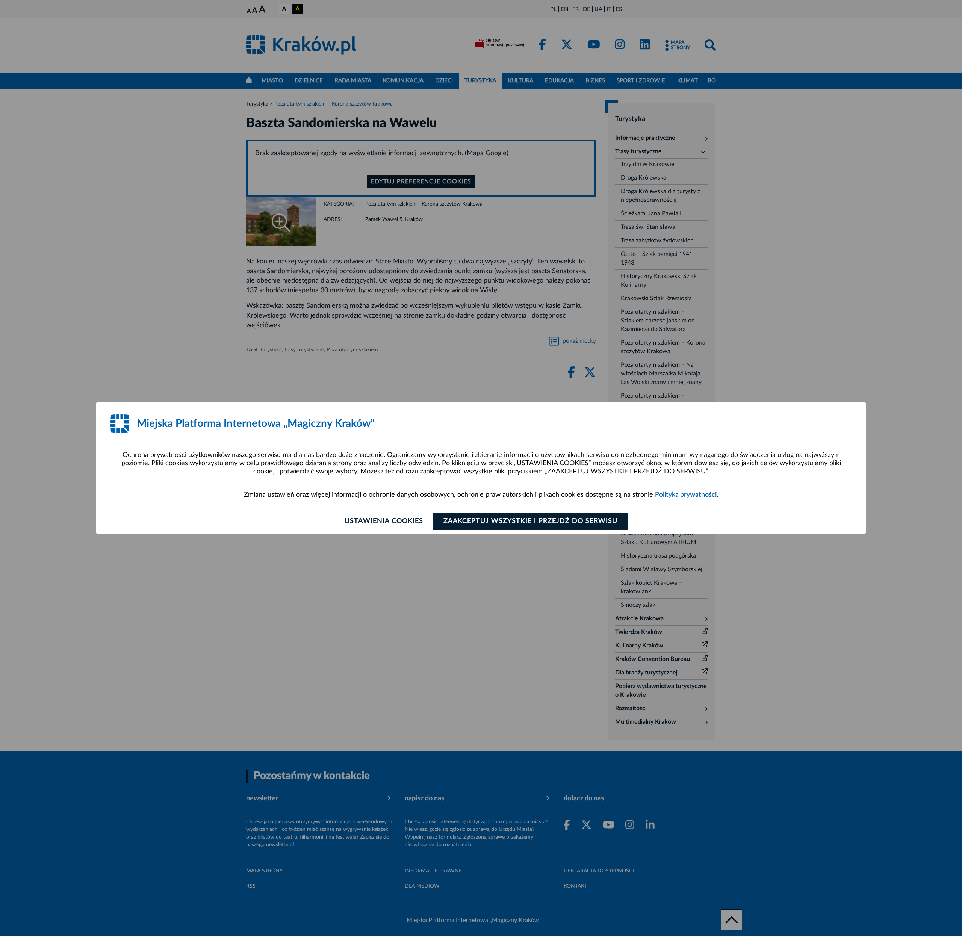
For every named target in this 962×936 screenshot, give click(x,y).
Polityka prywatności (686, 494)
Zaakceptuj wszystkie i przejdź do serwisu (530, 521)
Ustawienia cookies (384, 521)
